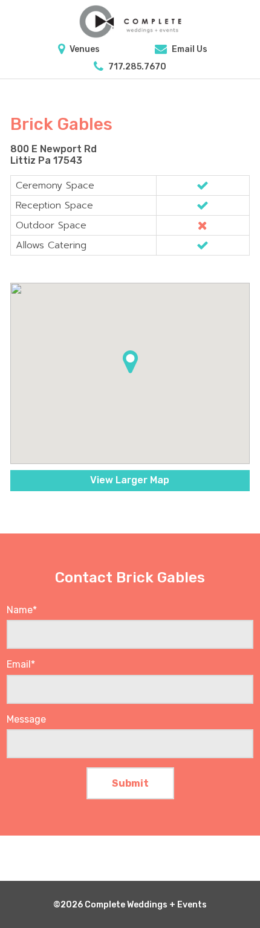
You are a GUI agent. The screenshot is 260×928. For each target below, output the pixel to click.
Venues (84, 49)
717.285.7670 (136, 67)
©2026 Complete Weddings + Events (130, 905)
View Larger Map (129, 480)
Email (21, 664)
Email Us (188, 49)
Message (26, 719)
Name (22, 610)
